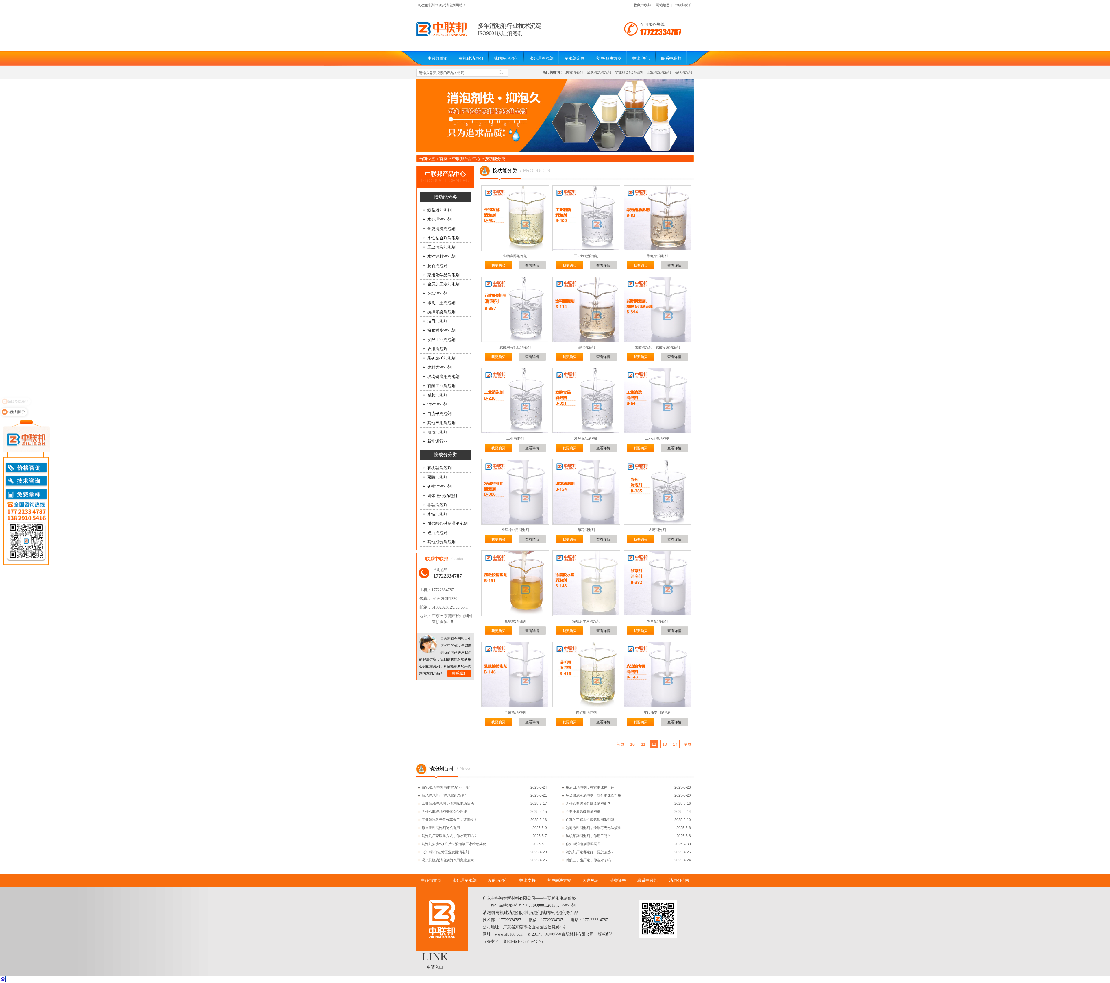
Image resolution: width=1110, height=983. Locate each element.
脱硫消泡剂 (574, 72)
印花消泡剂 (586, 530)
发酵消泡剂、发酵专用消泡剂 (657, 347)
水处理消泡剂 (541, 58)
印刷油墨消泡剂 (441, 303)
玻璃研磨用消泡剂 (443, 376)
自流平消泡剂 (439, 413)
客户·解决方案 (608, 58)
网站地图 (663, 5)
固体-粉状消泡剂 (442, 496)
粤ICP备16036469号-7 (522, 941)
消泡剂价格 (679, 880)
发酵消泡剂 (498, 880)
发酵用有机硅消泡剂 (515, 347)
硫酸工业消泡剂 (441, 386)
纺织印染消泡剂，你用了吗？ (588, 836)
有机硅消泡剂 (471, 58)
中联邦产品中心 (466, 158)
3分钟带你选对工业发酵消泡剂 (445, 852)
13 (664, 744)
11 (643, 744)
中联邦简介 (683, 5)
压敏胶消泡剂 (515, 621)
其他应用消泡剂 (441, 423)
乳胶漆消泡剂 (515, 713)
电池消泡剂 (437, 432)
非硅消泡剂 (437, 505)
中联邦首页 (438, 58)
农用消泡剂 (437, 349)
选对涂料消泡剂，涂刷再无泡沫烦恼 (593, 828)
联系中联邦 (671, 58)
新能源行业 (437, 441)
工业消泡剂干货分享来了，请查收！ (449, 820)
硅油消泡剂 (437, 533)
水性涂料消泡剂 (441, 256)
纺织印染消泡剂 (441, 312)
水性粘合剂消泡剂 (629, 72)
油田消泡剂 (437, 321)
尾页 (687, 744)
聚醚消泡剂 (437, 477)
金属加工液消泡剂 (443, 284)
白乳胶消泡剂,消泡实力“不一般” (446, 787)
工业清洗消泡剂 (659, 72)
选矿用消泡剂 (586, 713)
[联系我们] (428, 644)
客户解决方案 (559, 880)
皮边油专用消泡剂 (657, 713)
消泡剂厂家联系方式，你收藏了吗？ (449, 836)
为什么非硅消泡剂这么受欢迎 (444, 812)
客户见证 (590, 880)
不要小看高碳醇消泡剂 (583, 812)
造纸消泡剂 (683, 72)
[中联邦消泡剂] (441, 35)
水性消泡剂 (437, 514)
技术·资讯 (641, 58)
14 (675, 744)
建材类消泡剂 (439, 367)
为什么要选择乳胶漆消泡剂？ (588, 804)
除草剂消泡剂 (657, 621)
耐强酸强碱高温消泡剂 (447, 523)
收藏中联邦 (642, 5)
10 (632, 744)
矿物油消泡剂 (439, 486)
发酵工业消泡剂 (441, 339)
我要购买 (498, 266)
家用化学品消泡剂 (443, 275)
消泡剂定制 (575, 58)
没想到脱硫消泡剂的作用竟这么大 (448, 860)
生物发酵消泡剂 (515, 256)
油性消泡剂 (437, 404)
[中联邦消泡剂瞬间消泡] (555, 115)
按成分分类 (445, 454)
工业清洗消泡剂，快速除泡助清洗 (448, 804)
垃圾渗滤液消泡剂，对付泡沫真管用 (593, 795)
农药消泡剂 (657, 530)
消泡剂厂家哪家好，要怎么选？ (590, 852)
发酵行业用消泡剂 (515, 530)
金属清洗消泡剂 (599, 72)
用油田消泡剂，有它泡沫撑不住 (590, 787)
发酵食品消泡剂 (586, 439)
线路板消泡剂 (506, 58)
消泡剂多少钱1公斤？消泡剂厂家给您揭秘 (454, 844)
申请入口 (435, 967)
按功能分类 (495, 158)
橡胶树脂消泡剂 (441, 330)
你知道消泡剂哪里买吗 (583, 844)
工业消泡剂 (515, 439)
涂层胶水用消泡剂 (586, 621)
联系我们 (460, 673)
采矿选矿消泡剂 (441, 358)
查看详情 (532, 266)
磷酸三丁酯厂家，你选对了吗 (588, 860)
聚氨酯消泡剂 (657, 256)
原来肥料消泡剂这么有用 (441, 828)
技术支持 (527, 880)
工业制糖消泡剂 (586, 256)
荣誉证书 (618, 880)
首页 (443, 158)
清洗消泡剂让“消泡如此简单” (444, 795)
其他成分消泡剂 (441, 542)
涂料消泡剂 (586, 347)
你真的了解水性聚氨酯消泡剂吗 (590, 820)
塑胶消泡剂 (437, 395)
